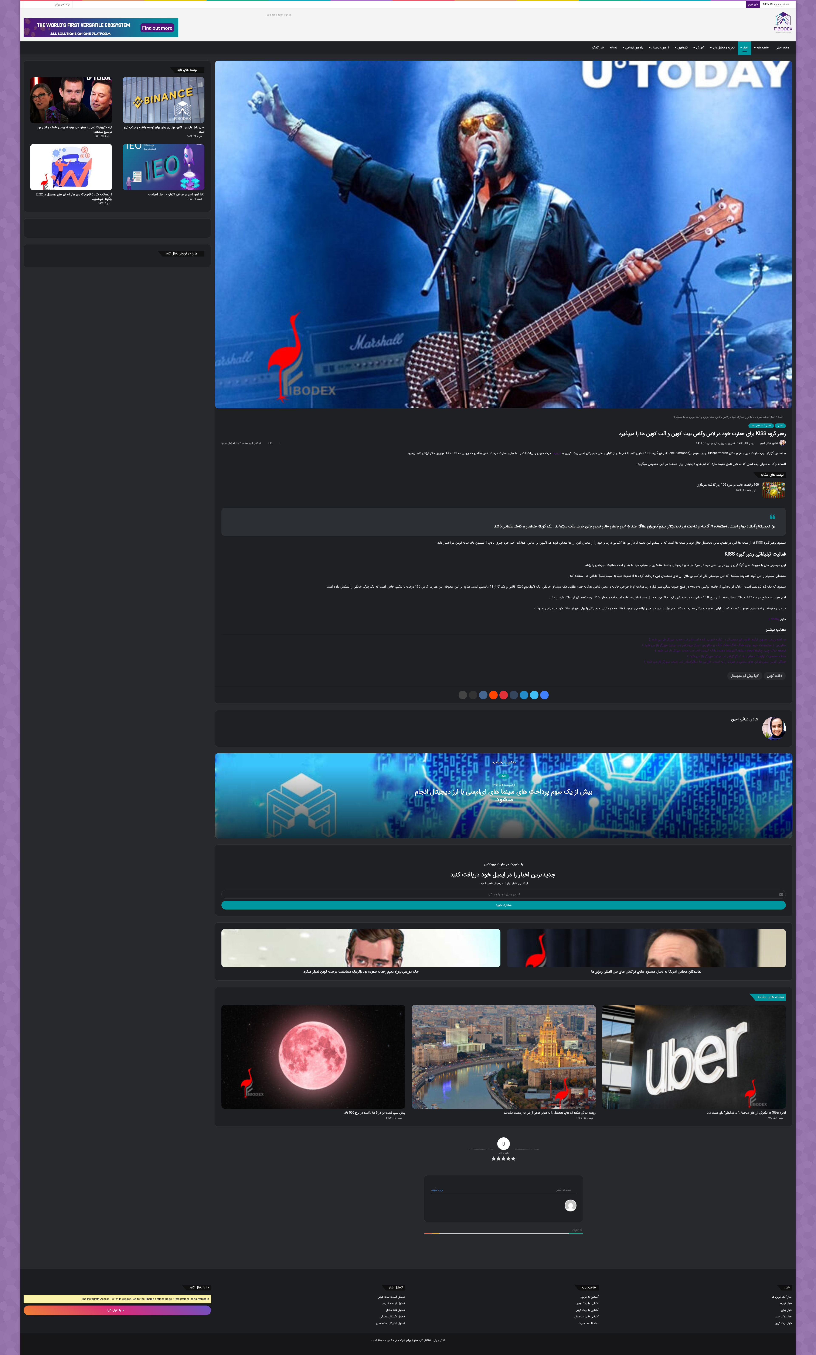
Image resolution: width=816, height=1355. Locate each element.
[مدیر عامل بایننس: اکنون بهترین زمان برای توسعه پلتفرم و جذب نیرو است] (163, 100)
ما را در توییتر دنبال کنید (181, 253)
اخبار (745, 47)
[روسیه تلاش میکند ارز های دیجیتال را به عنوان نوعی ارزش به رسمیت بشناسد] (503, 1057)
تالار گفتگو (598, 47)
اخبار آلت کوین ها (761, 426)
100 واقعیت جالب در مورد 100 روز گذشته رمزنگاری (728, 484)
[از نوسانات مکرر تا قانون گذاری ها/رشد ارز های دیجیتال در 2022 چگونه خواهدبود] (71, 167)
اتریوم (557, 453)
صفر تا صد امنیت (588, 1323)
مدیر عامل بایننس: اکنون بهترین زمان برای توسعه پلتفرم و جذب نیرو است (164, 129)
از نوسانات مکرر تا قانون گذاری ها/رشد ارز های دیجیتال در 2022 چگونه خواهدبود (74, 196)
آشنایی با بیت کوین (587, 1310)
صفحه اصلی (782, 47)
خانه (780, 417)
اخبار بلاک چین (783, 1316)
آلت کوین (773, 675)
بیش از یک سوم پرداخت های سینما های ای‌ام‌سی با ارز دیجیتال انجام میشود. (503, 796)
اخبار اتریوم (786, 1303)
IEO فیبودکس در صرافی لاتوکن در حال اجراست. (175, 194)
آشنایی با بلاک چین (587, 1303)
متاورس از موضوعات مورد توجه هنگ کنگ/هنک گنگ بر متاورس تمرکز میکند (714, 645)
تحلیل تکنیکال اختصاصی (390, 1323)
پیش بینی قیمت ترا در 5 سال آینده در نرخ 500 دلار (374, 1112)
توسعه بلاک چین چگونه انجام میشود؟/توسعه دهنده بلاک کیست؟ (720, 650)
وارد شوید (437, 1189)
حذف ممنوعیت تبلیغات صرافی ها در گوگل (736, 656)
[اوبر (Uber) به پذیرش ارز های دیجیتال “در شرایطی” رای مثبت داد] (694, 1057)
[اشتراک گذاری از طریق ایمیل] (473, 695)
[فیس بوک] (544, 695)
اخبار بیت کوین (783, 1323)
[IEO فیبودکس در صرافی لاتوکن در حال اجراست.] (163, 167)
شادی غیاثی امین (769, 443)
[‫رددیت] (493, 695)
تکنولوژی (682, 47)
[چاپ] (463, 695)
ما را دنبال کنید (116, 1310)
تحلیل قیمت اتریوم (393, 1303)
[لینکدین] (524, 695)
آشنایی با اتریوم (590, 1297)
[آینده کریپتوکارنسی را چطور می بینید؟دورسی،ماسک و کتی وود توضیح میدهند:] (71, 100)
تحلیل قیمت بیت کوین (391, 1297)
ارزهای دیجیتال (660, 47)
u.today (774, 619)
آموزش (700, 47)
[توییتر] (534, 695)
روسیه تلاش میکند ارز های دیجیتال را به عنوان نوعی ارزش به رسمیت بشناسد (550, 1112)
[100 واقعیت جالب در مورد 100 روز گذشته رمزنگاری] (773, 490)
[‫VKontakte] (483, 695)
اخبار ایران (786, 1310)
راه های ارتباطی (634, 47)
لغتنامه (613, 47)
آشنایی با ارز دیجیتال (586, 1316)
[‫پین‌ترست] (503, 695)
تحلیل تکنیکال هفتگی (392, 1316)
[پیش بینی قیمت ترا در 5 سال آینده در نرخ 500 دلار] (313, 1057)
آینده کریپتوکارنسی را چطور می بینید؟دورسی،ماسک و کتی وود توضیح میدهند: (74, 129)
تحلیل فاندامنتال (395, 1310)
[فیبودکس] (783, 22)
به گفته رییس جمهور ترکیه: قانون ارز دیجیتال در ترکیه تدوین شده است (717, 639)
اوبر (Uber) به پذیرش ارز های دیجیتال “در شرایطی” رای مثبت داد (746, 1112)
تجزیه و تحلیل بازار (724, 47)
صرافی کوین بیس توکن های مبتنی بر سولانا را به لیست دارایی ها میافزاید (715, 661)
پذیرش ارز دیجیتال (744, 675)
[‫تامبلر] (514, 695)
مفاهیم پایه (763, 47)
